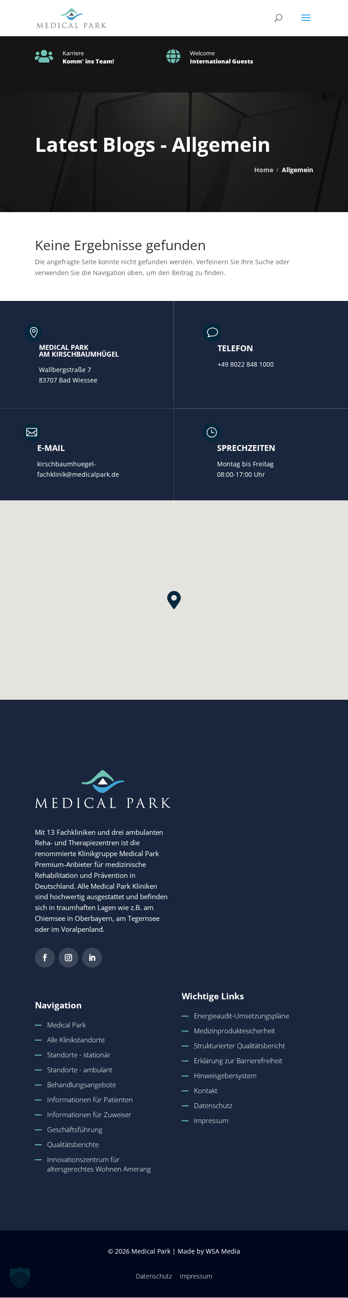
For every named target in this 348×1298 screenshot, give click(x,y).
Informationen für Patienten (90, 1099)
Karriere (73, 53)
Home (263, 169)
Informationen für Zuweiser (89, 1114)
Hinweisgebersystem (225, 1075)
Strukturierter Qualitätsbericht (239, 1045)
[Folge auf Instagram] (68, 958)
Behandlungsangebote (81, 1084)
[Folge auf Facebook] (45, 958)
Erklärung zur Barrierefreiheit (238, 1060)
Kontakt (206, 1090)
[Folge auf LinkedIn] (92, 958)
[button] (306, 23)
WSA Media (223, 1251)
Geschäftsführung (74, 1129)
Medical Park (66, 1024)
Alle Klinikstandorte (76, 1039)
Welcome (202, 53)
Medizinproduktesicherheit (234, 1030)
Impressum (211, 1120)
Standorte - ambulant (79, 1069)
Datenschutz (213, 1105)
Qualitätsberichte (73, 1144)
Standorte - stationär (79, 1054)
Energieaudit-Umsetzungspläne (241, 1015)
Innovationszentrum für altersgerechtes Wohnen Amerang (99, 1164)
